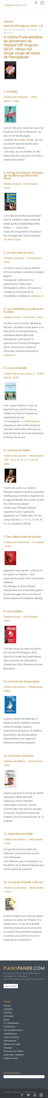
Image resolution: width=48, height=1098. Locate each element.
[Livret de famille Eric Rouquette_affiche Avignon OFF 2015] (10, 391)
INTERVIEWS (9, 1026)
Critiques (33, 30)
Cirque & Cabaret (11, 1037)
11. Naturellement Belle (18, 833)
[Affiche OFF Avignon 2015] (10, 70)
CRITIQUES (9, 1016)
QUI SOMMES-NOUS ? (13, 1030)
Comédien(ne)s (10, 1033)
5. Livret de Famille (15, 368)
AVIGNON (8, 1009)
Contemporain (10, 1040)
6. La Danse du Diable (17, 450)
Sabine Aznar (8, 33)
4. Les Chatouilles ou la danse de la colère (23, 310)
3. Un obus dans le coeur (19, 252)
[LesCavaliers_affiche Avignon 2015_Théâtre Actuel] (10, 634)
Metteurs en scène (12, 1044)
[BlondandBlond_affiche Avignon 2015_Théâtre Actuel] (10, 201)
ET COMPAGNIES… (12, 1023)
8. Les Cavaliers (13, 611)
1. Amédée (10, 91)
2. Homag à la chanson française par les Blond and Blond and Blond (23, 175)
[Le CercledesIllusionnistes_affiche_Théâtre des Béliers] (10, 705)
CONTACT (8, 1012)
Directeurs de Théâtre (13, 1051)
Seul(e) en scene (11, 1058)
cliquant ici (37, 295)
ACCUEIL (7, 1005)
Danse (6, 1019)
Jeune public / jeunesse (14, 1054)
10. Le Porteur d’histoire (18, 755)
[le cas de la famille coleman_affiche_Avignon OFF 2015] (10, 904)
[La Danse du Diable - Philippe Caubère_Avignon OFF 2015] (10, 476)
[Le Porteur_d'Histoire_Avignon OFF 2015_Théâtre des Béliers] (10, 779)
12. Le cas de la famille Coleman (23, 882)
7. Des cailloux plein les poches (22, 536)
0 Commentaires (19, 30)
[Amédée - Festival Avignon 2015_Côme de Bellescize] (10, 114)
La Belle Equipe (30, 421)
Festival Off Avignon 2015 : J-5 (23, 26)
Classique (8, 1047)
